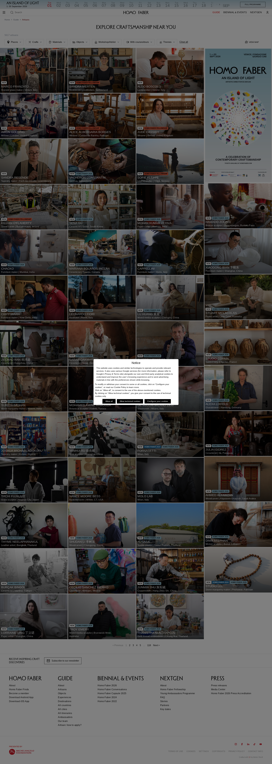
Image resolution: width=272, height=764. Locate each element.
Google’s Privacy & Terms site (109, 374)
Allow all (109, 401)
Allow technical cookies (130, 401)
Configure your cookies (157, 401)
